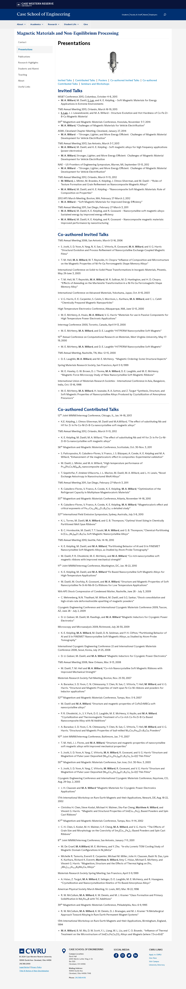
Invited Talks (65, 80)
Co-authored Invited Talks (124, 80)
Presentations (25, 49)
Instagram (122, 955)
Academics (35, 24)
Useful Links (24, 86)
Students (125, 15)
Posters (102, 80)
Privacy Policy (36, 967)
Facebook (116, 955)
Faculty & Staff (136, 15)
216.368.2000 (24, 964)
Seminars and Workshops (95, 83)
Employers (153, 15)
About (20, 24)
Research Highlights (28, 62)
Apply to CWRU (155, 954)
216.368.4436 (80, 977)
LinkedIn (135, 955)
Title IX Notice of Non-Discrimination (34, 971)
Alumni (145, 15)
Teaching (22, 74)
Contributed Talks (85, 80)
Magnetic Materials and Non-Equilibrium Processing (68, 33)
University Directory (157, 965)
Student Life (70, 24)
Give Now (153, 958)
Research (52, 24)
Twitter (129, 955)
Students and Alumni (28, 68)
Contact (22, 42)
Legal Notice (24, 967)
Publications (24, 56)
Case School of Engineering (43, 14)
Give (86, 24)
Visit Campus (154, 961)
